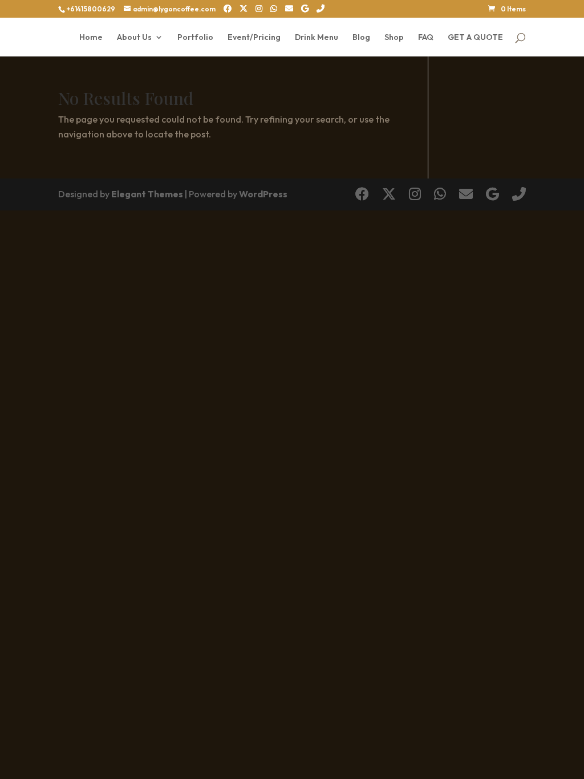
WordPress (263, 194)
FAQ (425, 37)
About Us (134, 37)
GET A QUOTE (475, 37)
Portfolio (195, 37)
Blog (361, 37)
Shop (394, 37)
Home (91, 37)
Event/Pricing (254, 37)
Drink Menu (316, 37)
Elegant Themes (147, 194)
